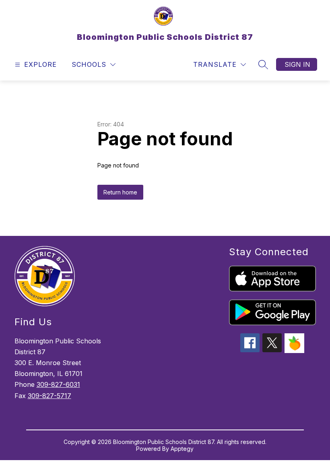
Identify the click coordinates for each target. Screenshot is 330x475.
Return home (120, 192)
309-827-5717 (49, 396)
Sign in (297, 64)
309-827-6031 (58, 384)
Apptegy (182, 448)
